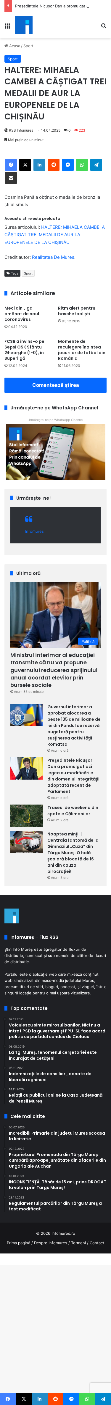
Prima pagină (18, 1242)
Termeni (78, 1242)
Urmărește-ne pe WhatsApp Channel (55, 420)
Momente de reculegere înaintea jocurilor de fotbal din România (81, 349)
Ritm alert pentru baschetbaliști (76, 311)
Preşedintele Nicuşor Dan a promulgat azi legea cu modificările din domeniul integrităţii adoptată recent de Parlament (73, 775)
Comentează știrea (55, 385)
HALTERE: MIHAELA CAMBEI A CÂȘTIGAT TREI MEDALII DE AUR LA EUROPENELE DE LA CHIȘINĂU (54, 234)
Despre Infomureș (50, 1242)
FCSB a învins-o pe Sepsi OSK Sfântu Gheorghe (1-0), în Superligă (24, 349)
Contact (97, 1242)
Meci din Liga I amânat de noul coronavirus (21, 313)
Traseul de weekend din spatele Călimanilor (72, 811)
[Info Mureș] (24, 25)
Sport (28, 45)
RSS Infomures (21, 130)
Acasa (14, 45)
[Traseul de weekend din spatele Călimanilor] (26, 816)
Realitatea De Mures (53, 257)
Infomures (34, 531)
